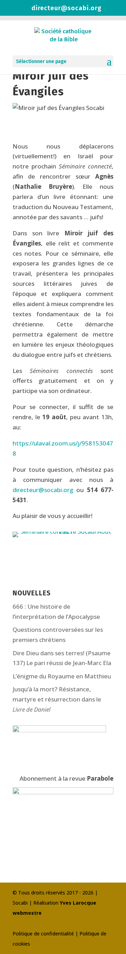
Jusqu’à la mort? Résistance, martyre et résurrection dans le (57, 699)
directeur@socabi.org (43, 490)
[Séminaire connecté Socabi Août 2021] (63, 537)
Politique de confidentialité (43, 933)
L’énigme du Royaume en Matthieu (62, 676)
